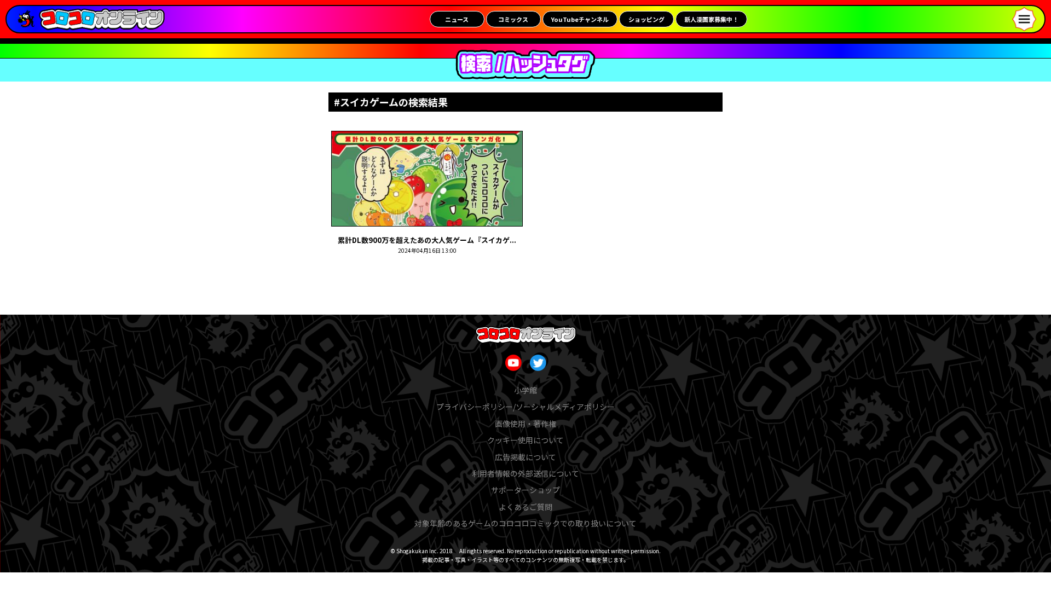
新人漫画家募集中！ (711, 19)
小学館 (525, 390)
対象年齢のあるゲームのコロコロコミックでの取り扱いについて (525, 523)
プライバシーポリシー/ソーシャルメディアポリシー (525, 406)
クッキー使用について (525, 439)
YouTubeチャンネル (580, 19)
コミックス (513, 19)
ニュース (457, 19)
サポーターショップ (525, 489)
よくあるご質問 (525, 506)
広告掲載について (525, 456)
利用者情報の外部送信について (525, 473)
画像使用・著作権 (525, 423)
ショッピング (646, 19)
